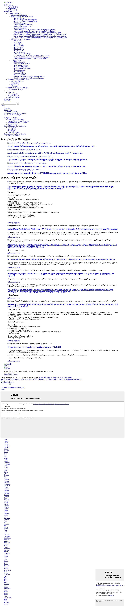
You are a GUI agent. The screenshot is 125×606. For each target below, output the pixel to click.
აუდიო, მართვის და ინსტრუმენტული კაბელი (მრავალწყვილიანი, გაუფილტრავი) (40, 36)
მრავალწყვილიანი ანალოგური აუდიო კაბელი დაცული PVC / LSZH (34, 347)
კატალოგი (10, 92)
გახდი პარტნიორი (13, 97)
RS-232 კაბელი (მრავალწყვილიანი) (25, 21)
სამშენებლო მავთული (47, 379)
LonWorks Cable (18, 71)
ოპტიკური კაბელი (17, 89)
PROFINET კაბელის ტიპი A (22, 68)
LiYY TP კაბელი (19, 45)
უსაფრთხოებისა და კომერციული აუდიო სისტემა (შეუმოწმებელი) (35, 29)
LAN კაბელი (15, 83)
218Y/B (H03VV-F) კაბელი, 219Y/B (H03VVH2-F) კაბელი (31, 55)
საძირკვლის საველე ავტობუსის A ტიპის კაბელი (29, 76)
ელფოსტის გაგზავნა (7, 382)
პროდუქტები (8, 11)
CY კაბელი (17, 42)
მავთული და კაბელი (14, 13)
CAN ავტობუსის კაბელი (22, 63)
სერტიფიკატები (12, 94)
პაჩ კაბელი (14, 86)
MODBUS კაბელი (19, 74)
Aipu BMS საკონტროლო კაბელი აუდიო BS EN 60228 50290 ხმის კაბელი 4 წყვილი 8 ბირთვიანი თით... (46, 166)
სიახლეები (7, 99)
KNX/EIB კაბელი (19, 62)
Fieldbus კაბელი (16, 60)
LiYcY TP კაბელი (19, 52)
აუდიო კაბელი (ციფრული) (22, 26)
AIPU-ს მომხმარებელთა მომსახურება (13, 387)
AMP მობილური (67, 377)
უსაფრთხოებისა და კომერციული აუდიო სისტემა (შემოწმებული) (35, 31)
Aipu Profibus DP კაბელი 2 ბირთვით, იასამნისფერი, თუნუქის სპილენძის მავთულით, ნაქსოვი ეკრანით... (47, 160)
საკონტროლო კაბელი (32, 379)
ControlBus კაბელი (20, 73)
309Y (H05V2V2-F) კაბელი (22, 53)
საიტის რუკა (57, 377)
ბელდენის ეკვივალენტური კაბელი (22, 16)
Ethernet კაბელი (60, 379)
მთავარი (7, 108)
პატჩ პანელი (15, 84)
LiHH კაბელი (18, 47)
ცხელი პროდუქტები (45, 377)
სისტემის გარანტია (13, 95)
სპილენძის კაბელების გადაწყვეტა (18, 79)
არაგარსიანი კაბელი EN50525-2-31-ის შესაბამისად (30, 58)
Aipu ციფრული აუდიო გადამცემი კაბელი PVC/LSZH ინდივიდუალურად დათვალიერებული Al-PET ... (47, 173)
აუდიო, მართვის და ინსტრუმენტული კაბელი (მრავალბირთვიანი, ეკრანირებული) (40, 34)
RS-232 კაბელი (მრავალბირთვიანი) (25, 19)
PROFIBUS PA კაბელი (21, 65)
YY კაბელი (17, 41)
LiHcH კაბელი (18, 50)
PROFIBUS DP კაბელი (21, 66)
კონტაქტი (7, 100)
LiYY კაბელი (18, 44)
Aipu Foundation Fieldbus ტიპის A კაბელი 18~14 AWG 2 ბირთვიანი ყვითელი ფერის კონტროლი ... (44, 153)
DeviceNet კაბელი (19, 70)
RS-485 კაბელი (19, 18)
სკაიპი (3, 389)
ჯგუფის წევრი (11, 8)
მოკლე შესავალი (13, 7)
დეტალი (17, 222)
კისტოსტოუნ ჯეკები (17, 81)
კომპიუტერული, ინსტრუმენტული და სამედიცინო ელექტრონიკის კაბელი (37, 32)
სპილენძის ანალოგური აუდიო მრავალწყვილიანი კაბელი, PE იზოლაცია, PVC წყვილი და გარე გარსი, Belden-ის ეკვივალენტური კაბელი (61, 259)
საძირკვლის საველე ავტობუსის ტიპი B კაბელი (29, 78)
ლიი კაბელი (20, 379)
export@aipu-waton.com (10, 374)
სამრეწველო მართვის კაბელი (20, 39)
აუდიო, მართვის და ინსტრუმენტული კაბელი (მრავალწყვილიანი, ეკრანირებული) (40, 37)
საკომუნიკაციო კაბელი (8, 379)
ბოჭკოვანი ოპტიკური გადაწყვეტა (18, 87)
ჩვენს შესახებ (8, 5)
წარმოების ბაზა (12, 10)
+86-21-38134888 (9, 373)
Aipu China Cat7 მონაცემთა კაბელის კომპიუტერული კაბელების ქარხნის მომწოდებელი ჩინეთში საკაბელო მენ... (51, 146)
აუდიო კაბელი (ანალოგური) (23, 24)
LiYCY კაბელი (19, 49)
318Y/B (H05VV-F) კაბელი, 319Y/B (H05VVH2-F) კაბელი (31, 57)
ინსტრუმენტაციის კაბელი (19, 15)
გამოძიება (10, 222)
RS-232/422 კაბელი (20, 23)
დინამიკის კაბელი (20, 28)
